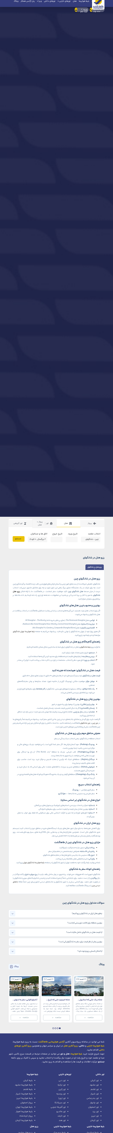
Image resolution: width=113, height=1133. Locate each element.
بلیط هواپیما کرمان (24, 1120)
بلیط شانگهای (85, 647)
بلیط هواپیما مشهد (24, 1085)
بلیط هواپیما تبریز (24, 1098)
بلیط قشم (28, 1089)
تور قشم (95, 1089)
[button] (60, 1028)
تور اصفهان (93, 1107)
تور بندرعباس (93, 1098)
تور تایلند (61, 1116)
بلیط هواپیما (76, 1054)
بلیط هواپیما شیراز (24, 1094)
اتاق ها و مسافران (39, 534)
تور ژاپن (62, 1089)
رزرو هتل (16, 591)
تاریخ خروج (57, 534)
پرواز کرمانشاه (26, 1116)
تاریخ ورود (73, 534)
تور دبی (62, 1080)
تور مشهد (94, 1085)
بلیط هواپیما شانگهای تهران (34, 862)
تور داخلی (100, 1074)
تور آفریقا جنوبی (58, 1107)
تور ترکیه (62, 1085)
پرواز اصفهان (26, 1102)
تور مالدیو (61, 1111)
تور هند (62, 1120)
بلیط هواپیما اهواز (24, 1111)
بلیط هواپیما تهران (24, 1107)
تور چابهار (94, 1102)
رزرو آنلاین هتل (71, 1046)
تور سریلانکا (60, 1102)
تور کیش (95, 1080)
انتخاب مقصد (94, 534)
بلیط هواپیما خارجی (95, 1126)
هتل (66, 523)
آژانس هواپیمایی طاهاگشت (51, 1042)
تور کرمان (94, 1120)
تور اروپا (62, 1098)
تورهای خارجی (65, 1074)
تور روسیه (61, 1094)
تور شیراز (95, 1094)
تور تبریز (95, 1116)
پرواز (90, 523)
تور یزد (95, 1111)
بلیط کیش (28, 1080)
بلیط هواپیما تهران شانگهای (24, 631)
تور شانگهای (85, 723)
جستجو (18, 538)
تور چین (95, 723)
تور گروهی (17, 523)
